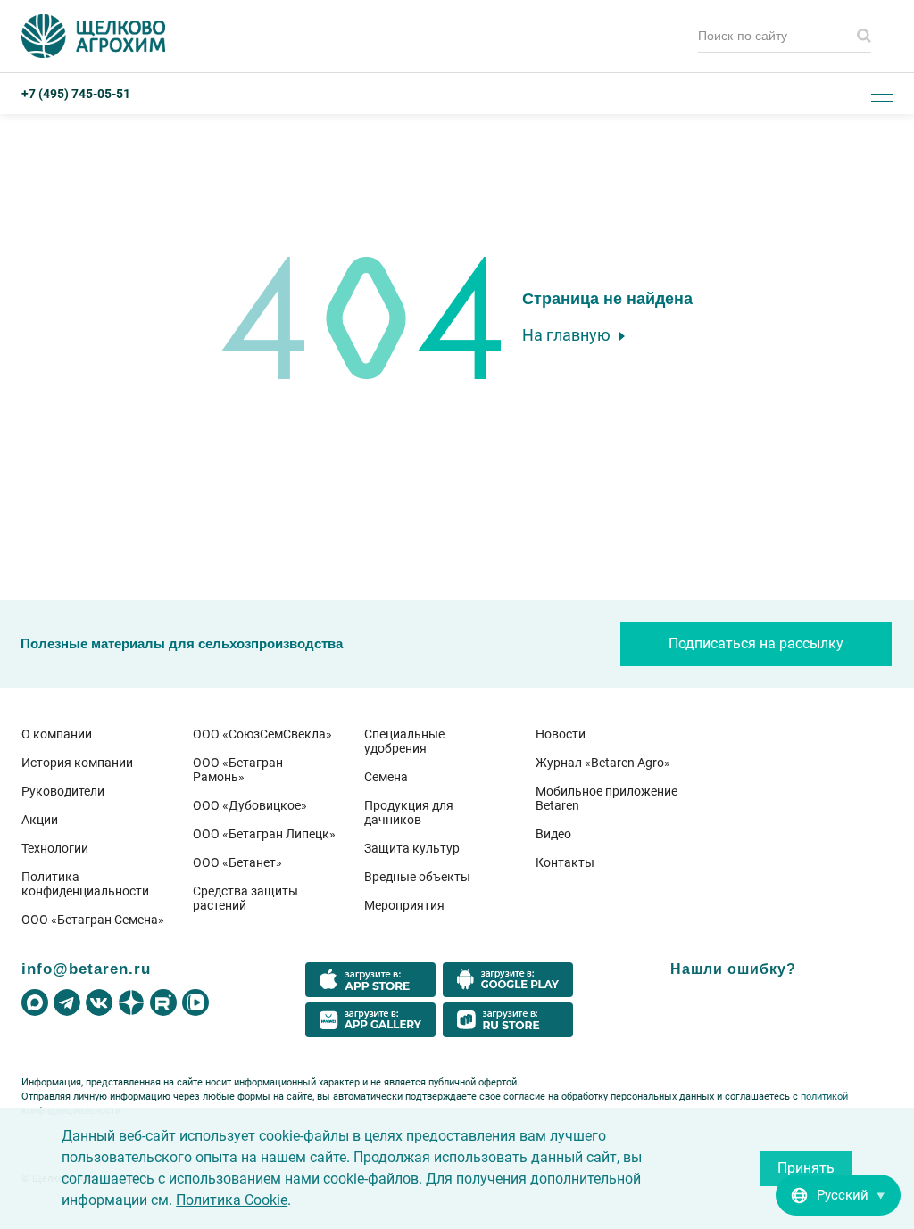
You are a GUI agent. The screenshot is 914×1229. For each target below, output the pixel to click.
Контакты (565, 862)
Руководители (62, 791)
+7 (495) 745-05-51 (75, 93)
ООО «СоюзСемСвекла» (262, 734)
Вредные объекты (417, 877)
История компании (77, 762)
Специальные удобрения (404, 741)
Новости (561, 734)
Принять (806, 1167)
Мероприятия (404, 905)
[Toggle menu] (882, 93)
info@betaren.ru (86, 968)
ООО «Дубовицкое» (250, 805)
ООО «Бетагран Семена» (92, 919)
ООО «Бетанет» (237, 862)
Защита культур (412, 848)
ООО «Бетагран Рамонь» (238, 769)
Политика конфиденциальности (85, 884)
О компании (56, 734)
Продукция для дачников (408, 812)
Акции (39, 819)
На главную (566, 335)
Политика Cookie (231, 1200)
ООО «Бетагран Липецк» (264, 834)
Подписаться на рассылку (756, 643)
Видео (553, 834)
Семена (386, 777)
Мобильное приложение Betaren (606, 798)
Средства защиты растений (245, 898)
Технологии (54, 848)
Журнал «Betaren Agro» (603, 762)
